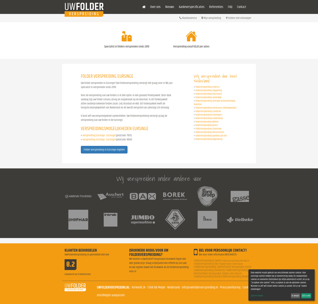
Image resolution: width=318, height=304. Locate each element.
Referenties (216, 7)
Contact (241, 7)
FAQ (230, 7)
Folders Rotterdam (234, 264)
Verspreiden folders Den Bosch (225, 273)
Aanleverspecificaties (192, 7)
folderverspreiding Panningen (208, 115)
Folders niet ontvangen (239, 18)
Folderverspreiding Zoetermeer (212, 267)
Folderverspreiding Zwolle (207, 260)
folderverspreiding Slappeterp (208, 90)
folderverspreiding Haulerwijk (208, 97)
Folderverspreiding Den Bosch (235, 260)
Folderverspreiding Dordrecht (209, 270)
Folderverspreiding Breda (207, 276)
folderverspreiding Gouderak (208, 111)
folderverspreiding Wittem (206, 122)
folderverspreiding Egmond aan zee (211, 135)
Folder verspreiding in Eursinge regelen (104, 149)
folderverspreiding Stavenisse (208, 128)
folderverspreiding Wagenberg (208, 139)
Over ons (155, 7)
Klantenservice (189, 18)
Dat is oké (306, 296)
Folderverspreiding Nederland (237, 276)
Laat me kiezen (257, 296)
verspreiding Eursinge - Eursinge (99, 135)
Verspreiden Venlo (241, 267)
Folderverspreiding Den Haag (209, 263)
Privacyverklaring (230, 287)
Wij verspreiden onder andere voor (159, 178)
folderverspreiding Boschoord (208, 94)
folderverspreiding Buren (206, 125)
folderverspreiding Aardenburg (209, 118)
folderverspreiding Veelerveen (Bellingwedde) (216, 108)
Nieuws (169, 7)
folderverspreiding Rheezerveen (209, 132)
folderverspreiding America (207, 87)
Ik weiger (295, 296)
